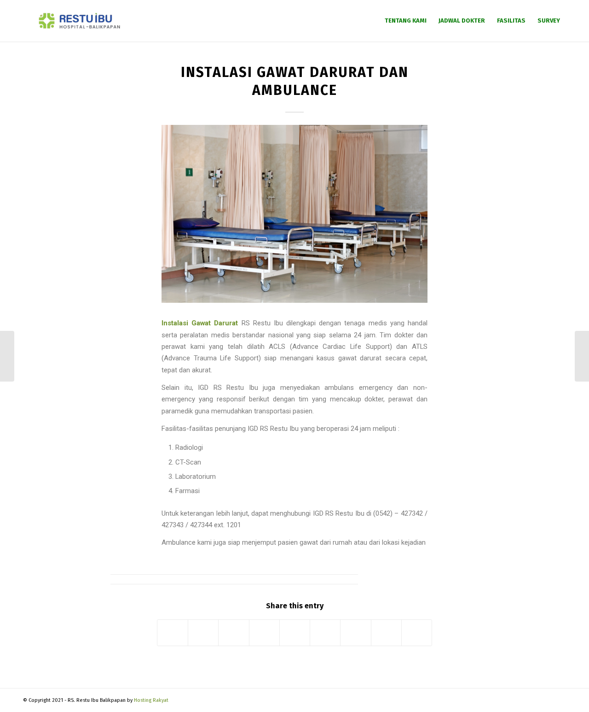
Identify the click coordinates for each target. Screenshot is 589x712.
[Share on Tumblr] (325, 632)
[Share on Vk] (355, 632)
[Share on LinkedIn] (295, 632)
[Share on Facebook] (172, 632)
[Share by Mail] (417, 632)
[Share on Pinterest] (264, 632)
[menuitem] (406, 20)
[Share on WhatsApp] (233, 632)
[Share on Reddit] (386, 632)
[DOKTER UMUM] (7, 356)
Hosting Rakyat (151, 700)
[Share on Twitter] (203, 632)
